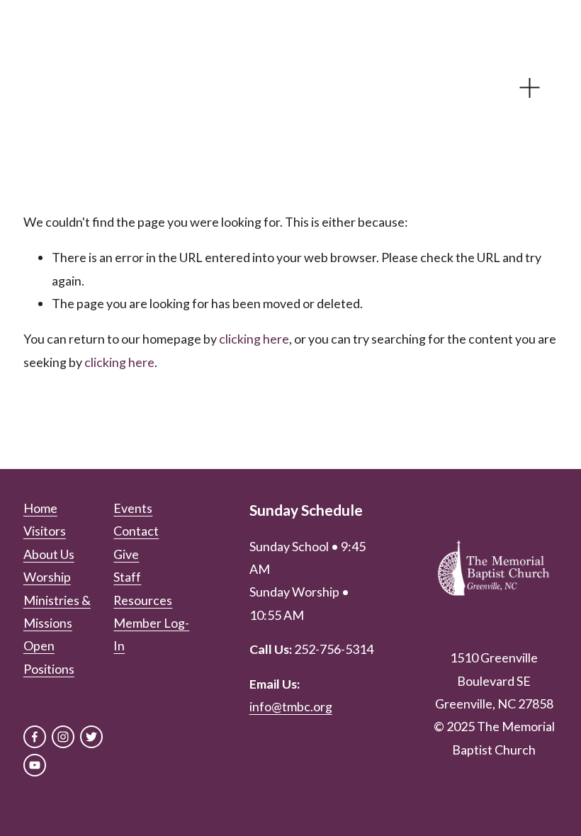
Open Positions (48, 657)
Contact (136, 530)
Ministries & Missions (57, 611)
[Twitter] (91, 736)
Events (132, 508)
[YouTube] (34, 765)
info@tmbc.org (290, 706)
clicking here (254, 338)
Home (40, 508)
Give (126, 554)
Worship (47, 576)
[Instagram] (63, 736)
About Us (48, 554)
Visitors (44, 530)
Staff (127, 576)
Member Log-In (151, 634)
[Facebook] (34, 736)
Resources (142, 600)
